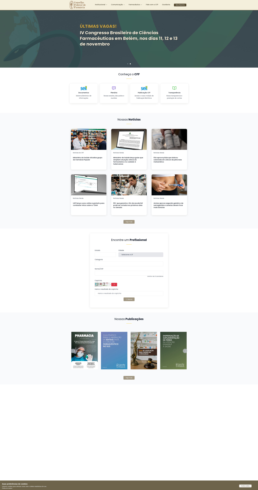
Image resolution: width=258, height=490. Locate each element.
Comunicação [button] (117, 4)
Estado (97, 250)
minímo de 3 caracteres (155, 276)
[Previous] (4, 38)
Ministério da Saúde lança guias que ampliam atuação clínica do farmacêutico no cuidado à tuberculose (128, 160)
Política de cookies (7, 488)
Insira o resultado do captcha (106, 289)
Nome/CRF (99, 269)
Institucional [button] (100, 4)
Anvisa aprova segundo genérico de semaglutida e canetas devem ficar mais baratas (168, 205)
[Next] (253, 38)
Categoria (99, 260)
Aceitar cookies (245, 486)
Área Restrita (180, 5)
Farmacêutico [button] (134, 4)
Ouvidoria (166, 4)
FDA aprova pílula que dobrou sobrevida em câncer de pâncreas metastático (168, 159)
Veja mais (129, 222)
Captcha (98, 281)
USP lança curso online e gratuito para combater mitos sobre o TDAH (88, 204)
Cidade (121, 250)
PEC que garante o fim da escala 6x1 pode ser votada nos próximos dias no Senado (128, 205)
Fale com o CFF (152, 4)
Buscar (129, 299)
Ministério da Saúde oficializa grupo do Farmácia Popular (87, 158)
